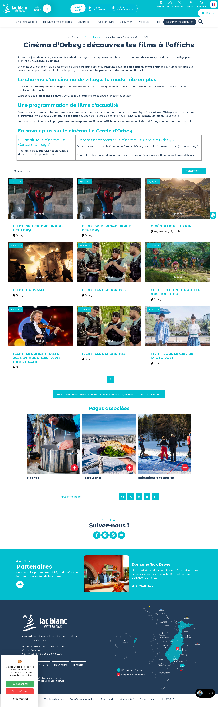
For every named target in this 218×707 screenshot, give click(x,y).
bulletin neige (78, 8)
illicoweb (60, 681)
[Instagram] (105, 535)
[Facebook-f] (97, 535)
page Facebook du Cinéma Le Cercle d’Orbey (164, 155)
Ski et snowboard (26, 21)
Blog (157, 21)
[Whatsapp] (113, 535)
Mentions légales (54, 699)
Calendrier (84, 21)
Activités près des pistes (57, 21)
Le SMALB (168, 699)
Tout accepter (19, 684)
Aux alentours (105, 21)
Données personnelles (82, 699)
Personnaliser (19, 698)
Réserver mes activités (179, 21)
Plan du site (107, 699)
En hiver (85, 37)
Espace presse (148, 699)
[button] (122, 496)
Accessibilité (127, 699)
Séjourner (126, 21)
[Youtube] (121, 535)
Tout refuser (19, 691)
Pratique (143, 21)
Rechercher (191, 170)
